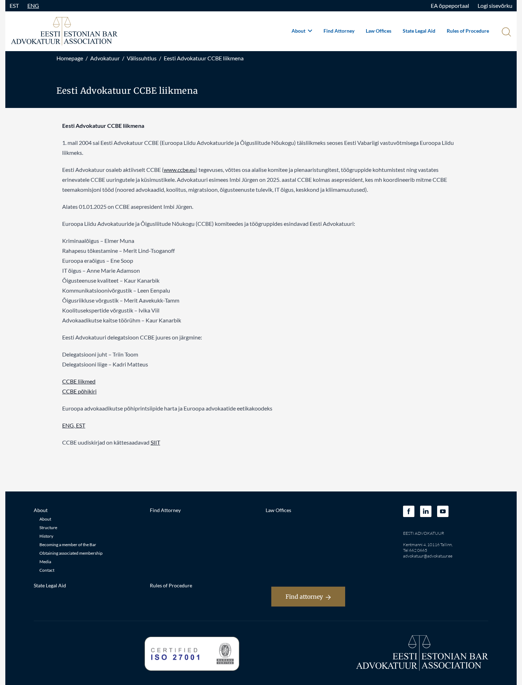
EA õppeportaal (450, 5)
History (46, 536)
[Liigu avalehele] (64, 31)
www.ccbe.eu (180, 169)
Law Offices (378, 31)
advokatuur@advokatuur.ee (427, 556)
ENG (33, 5)
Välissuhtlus (142, 58)
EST (14, 5)
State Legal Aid (419, 31)
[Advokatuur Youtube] (442, 511)
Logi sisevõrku (495, 5)
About (299, 31)
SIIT (155, 442)
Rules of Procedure (468, 31)
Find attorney (304, 596)
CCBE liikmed (79, 381)
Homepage (69, 58)
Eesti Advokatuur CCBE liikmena (204, 58)
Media (45, 561)
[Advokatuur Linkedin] (425, 511)
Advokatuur (105, 58)
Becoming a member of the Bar (67, 544)
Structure (48, 527)
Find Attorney (338, 31)
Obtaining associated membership (71, 553)
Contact (46, 570)
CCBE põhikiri (79, 391)
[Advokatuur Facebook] (408, 511)
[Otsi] (505, 32)
